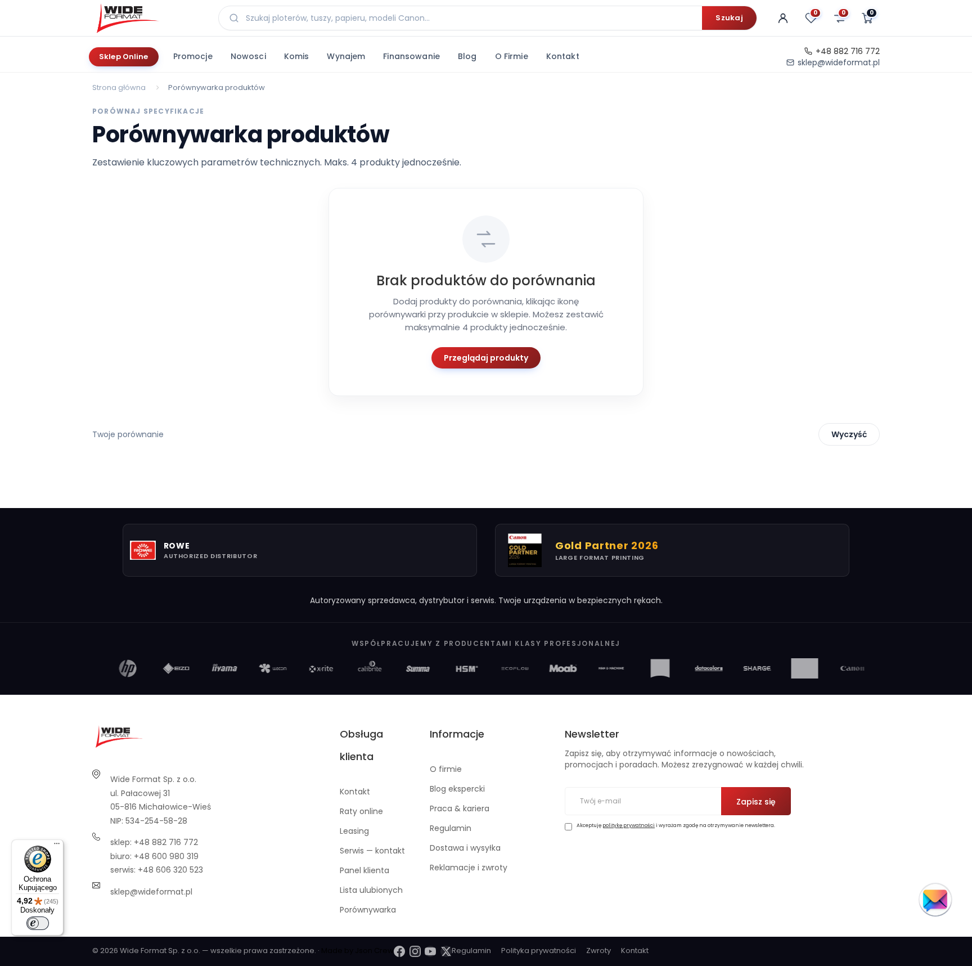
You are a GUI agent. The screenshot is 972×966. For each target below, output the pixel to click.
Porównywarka (368, 909)
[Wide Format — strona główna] (148, 18)
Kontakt (562, 56)
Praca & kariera (459, 808)
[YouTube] (430, 951)
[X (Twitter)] (446, 951)
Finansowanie (411, 56)
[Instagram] (415, 951)
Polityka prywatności (538, 950)
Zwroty (598, 950)
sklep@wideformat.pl (839, 62)
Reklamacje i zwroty (468, 867)
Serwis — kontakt (372, 850)
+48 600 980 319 (166, 856)
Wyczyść (849, 434)
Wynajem (346, 56)
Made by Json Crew (357, 950)
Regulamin (450, 828)
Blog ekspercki (457, 788)
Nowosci (248, 56)
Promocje (193, 56)
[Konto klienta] (783, 18)
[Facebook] (399, 951)
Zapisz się (756, 801)
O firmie (511, 56)
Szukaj (729, 17)
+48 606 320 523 (170, 869)
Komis (296, 56)
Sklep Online (123, 56)
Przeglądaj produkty (486, 357)
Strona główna (119, 87)
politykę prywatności (628, 825)
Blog (467, 56)
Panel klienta (364, 870)
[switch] (37, 923)
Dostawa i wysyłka (465, 847)
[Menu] (57, 846)
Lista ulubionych (371, 890)
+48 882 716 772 (848, 51)
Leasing (354, 831)
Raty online (361, 811)
